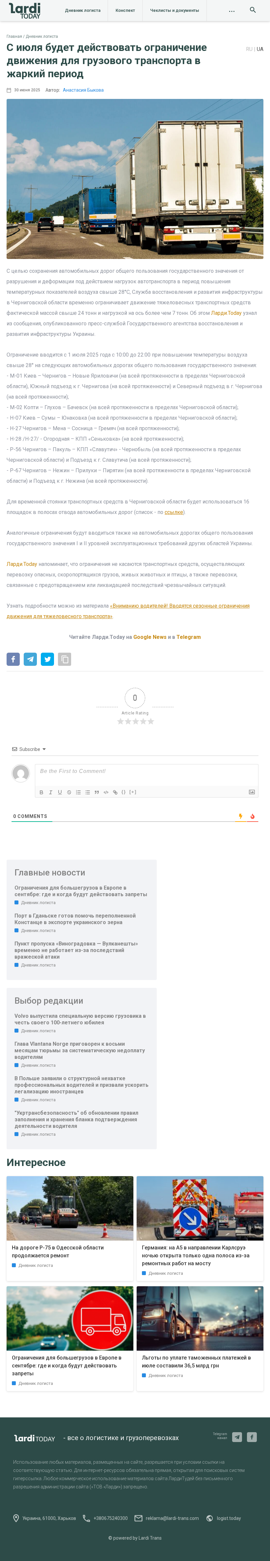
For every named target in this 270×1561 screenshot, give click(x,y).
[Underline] (60, 792)
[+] (133, 791)
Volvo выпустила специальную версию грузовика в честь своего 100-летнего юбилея (80, 1019)
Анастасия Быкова (83, 90)
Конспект (125, 10)
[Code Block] (106, 792)
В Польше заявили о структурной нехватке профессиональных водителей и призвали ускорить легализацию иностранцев (81, 1085)
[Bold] (41, 792)
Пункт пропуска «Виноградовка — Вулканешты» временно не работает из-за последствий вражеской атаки (76, 950)
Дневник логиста (82, 10)
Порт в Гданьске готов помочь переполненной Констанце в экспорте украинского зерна (75, 919)
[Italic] (50, 792)
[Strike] (69, 792)
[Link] (115, 792)
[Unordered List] (87, 792)
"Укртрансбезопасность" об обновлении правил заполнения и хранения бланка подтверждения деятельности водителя (76, 1119)
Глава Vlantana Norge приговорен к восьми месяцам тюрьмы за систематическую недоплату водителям (79, 1050)
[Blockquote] (96, 792)
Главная (14, 36)
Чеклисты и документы (174, 10)
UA (260, 49)
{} (124, 791)
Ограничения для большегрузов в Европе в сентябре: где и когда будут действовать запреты (80, 891)
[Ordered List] (78, 792)
